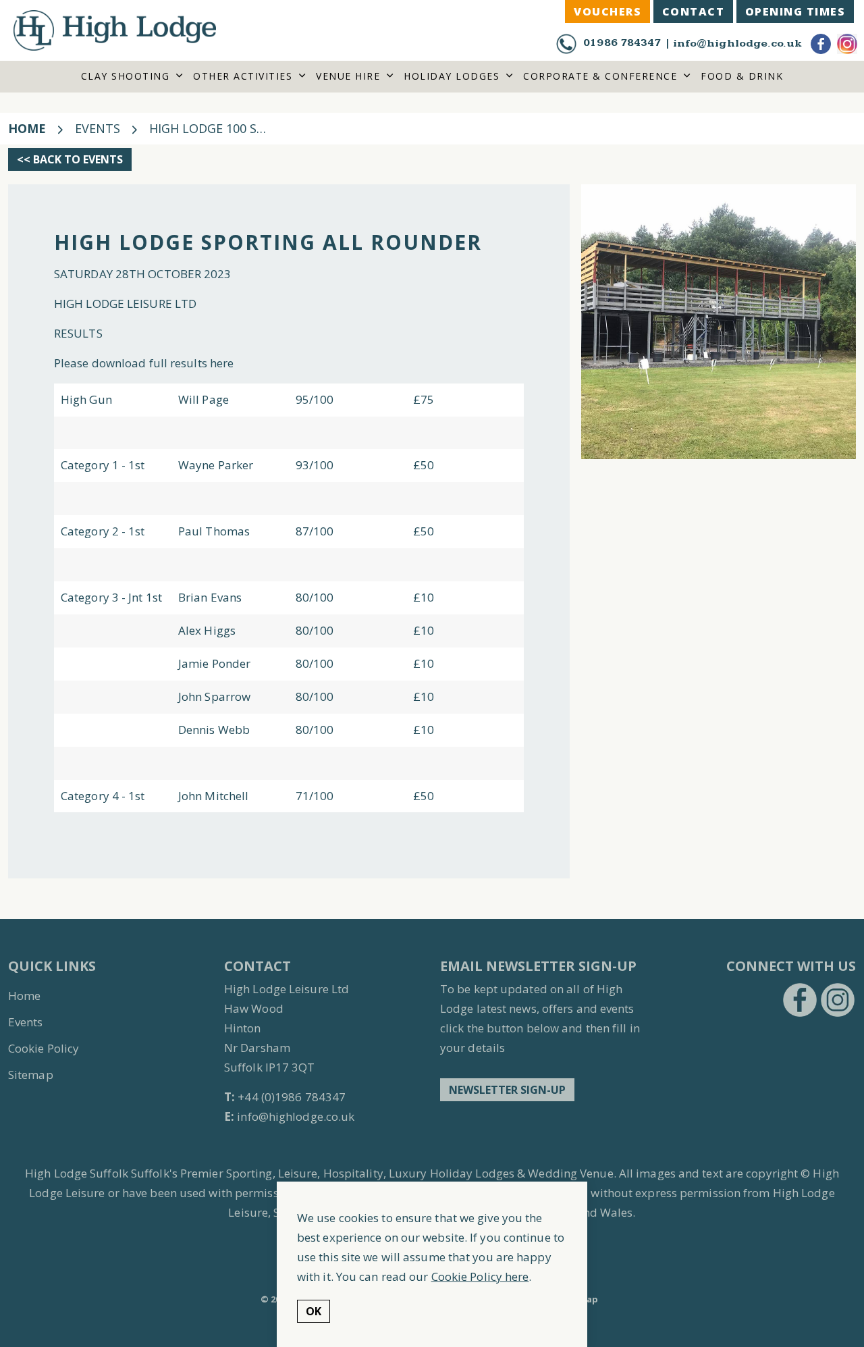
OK (313, 1311)
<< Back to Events (70, 159)
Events (25, 1022)
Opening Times (795, 11)
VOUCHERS (607, 11)
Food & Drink (742, 76)
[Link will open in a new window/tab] (800, 1000)
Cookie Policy (43, 1048)
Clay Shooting (125, 76)
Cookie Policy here (480, 1276)
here (223, 363)
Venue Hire (348, 76)
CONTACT (693, 11)
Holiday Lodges (452, 76)
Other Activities (242, 76)
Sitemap (30, 1074)
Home (24, 995)
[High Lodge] (115, 30)
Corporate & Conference (600, 76)
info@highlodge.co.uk (737, 43)
